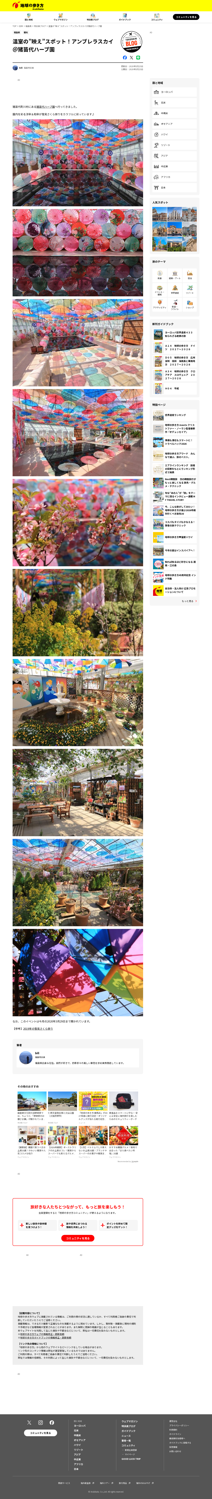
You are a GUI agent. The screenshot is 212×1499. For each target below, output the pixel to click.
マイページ (130, 1454)
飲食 (160, 278)
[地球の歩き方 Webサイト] (28, 5)
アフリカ (165, 177)
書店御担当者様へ (177, 1438)
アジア (164, 155)
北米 (163, 102)
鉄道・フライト (175, 307)
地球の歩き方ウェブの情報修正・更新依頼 (42, 1334)
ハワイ (164, 134)
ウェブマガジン (61, 19)
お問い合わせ (175, 1451)
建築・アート (175, 278)
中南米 (164, 113)
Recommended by (124, 1161)
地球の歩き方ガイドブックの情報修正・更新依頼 (45, 1337)
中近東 (164, 166)
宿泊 (190, 278)
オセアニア (167, 124)
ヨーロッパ (167, 92)
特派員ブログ (93, 19)
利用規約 (173, 1429)
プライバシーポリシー (179, 1425)
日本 (21, 26)
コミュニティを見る (186, 17)
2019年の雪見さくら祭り (38, 1029)
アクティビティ (159, 307)
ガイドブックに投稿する (180, 1442)
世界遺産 (175, 292)
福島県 (28, 26)
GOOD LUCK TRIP (131, 1458)
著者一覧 (126, 1440)
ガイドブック (125, 19)
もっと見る (187, 601)
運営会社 (173, 1421)
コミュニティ (157, 19)
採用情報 (173, 1447)
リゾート (165, 145)
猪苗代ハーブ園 (45, 107)
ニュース (126, 1435)
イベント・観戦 (160, 293)
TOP (15, 26)
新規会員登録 (131, 1450)
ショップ (190, 307)
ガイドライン (175, 1434)
